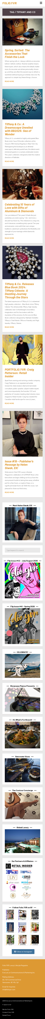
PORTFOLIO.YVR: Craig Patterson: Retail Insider (19, 373)
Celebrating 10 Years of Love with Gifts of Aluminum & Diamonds (19, 207)
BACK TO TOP (7, 1004)
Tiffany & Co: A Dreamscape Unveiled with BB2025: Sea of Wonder (19, 129)
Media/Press (6, 1015)
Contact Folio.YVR (8, 1012)
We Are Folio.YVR (7, 1009)
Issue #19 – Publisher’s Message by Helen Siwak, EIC (19, 464)
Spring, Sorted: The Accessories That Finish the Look (17, 53)
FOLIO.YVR (9, 3)
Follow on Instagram (24, 952)
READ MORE (9, 81)
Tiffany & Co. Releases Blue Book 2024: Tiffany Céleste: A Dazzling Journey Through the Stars (19, 290)
